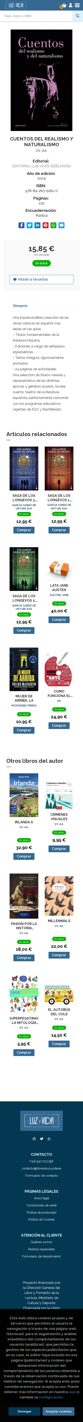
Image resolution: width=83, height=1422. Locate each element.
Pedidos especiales (41, 1249)
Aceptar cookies (59, 1411)
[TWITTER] (41, 1139)
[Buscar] (77, 16)
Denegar (24, 1411)
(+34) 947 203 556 (41, 1161)
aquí (72, 1392)
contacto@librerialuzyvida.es (41, 1168)
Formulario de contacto (41, 1175)
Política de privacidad (41, 1212)
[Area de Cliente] (71, 5)
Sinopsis (20, 306)
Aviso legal (41, 1198)
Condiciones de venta (42, 1205)
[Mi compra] (64, 5)
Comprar (24, 530)
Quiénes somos (41, 1242)
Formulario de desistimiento (41, 1256)
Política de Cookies (41, 1219)
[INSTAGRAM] (34, 1139)
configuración (51, 1397)
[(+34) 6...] (49, 1139)
